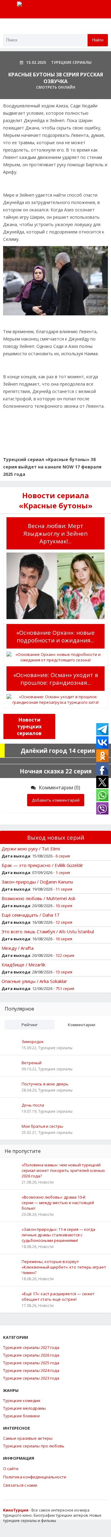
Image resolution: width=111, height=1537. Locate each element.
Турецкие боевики (21, 1416)
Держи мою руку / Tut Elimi (31, 849)
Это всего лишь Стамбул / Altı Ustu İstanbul (48, 931)
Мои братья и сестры (42, 1126)
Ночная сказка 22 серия (56, 771)
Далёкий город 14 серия (58, 750)
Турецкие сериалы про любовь (33, 1446)
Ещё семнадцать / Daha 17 (30, 915)
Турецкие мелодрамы (24, 1408)
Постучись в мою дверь (45, 1084)
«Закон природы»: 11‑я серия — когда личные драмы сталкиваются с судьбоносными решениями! (58, 1235)
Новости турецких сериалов (29, 726)
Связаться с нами (20, 1485)
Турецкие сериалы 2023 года (31, 1378)
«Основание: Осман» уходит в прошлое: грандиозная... (55, 678)
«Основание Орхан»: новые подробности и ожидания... (55, 636)
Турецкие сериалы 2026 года (31, 1355)
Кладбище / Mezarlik (23, 964)
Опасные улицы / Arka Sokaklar (34, 981)
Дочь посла (33, 1105)
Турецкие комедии (21, 1400)
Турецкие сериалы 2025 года (31, 1363)
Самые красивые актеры (27, 1438)
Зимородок (33, 1041)
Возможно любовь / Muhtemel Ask (38, 898)
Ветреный (32, 1062)
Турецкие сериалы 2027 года (31, 1347)
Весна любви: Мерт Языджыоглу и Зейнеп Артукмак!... (55, 533)
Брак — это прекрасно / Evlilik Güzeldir (42, 865)
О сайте (10, 1468)
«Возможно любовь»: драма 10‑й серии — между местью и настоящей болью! (58, 1202)
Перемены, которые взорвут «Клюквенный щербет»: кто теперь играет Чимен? (64, 1267)
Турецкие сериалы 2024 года (31, 1370)
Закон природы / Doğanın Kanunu (37, 882)
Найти (97, 40)
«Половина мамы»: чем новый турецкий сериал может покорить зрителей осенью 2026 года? (63, 1170)
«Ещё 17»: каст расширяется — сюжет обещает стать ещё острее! (58, 1296)
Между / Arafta (18, 948)
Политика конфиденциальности (34, 1477)
